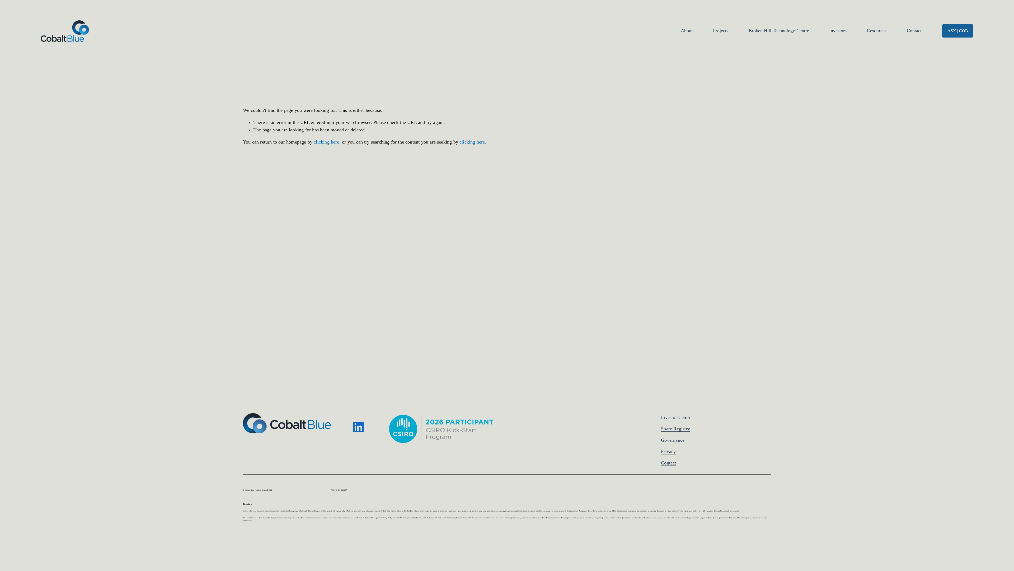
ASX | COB (957, 31)
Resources (876, 30)
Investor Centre (676, 417)
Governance (672, 440)
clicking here (326, 142)
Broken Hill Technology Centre (779, 30)
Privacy (668, 451)
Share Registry (675, 428)
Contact (914, 30)
